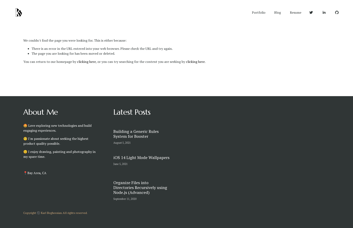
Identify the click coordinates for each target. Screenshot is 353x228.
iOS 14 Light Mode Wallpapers (141, 157)
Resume (295, 12)
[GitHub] (337, 12)
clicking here (86, 61)
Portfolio (258, 12)
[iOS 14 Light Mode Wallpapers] (134, 153)
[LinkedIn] (324, 12)
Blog (277, 12)
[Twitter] (311, 12)
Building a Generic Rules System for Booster (136, 134)
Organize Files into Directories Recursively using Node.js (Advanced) (140, 187)
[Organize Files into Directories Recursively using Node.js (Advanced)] (150, 176)
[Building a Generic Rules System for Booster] (143, 127)
